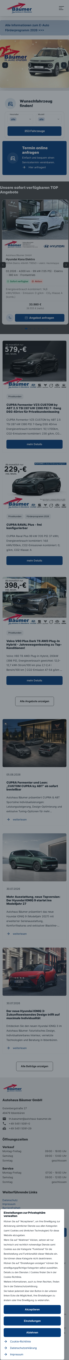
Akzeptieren (32, 1309)
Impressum (16, 1354)
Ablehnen (32, 1332)
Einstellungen (32, 1320)
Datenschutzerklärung (23, 1348)
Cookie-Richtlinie (20, 1341)
